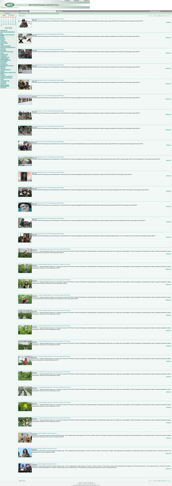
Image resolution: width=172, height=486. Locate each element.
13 (8, 21)
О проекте (67, 0)
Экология (3, 87)
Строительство (4, 80)
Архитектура (3, 30)
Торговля (3, 82)
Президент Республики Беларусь (6, 66)
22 (12, 23)
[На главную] (10, 6)
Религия (2, 75)
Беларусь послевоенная (7, 31)
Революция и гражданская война (8, 73)
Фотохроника (24, 11)
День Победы (4, 43)
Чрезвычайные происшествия (4, 86)
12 (6, 21)
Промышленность (5, 69)
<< (149, 15)
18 (3, 23)
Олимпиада (3, 56)
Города (2, 40)
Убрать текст (21, 15)
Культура (2, 48)
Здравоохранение (5, 45)
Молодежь (3, 50)
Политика (3, 62)
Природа (2, 68)
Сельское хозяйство (6, 76)
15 (12, 21)
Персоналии (3, 61)
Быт (1, 33)
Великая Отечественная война (7, 35)
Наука (2, 53)
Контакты (86, 0)
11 (3, 21)
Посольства (4, 64)
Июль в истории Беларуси (7, 47)
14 (10, 21)
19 (6, 23)
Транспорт (3, 83)
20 (8, 23)
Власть (2, 37)
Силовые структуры (6, 77)
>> (169, 15)
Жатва (2, 44)
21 (10, 23)
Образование (4, 54)
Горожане (3, 41)
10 (1, 21)
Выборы (2, 38)
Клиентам (76, 0)
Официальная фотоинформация (5, 59)
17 (1, 23)
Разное (2, 71)
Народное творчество (6, 51)
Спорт (2, 79)
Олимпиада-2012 (4, 57)
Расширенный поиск (155, 11)
